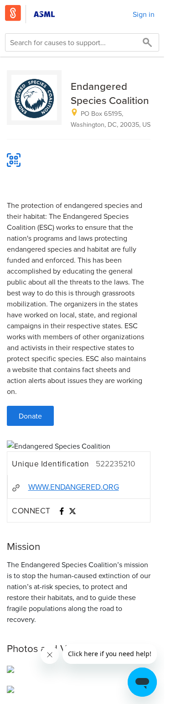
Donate (30, 416)
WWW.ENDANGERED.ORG (73, 486)
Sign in (144, 14)
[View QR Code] (14, 160)
